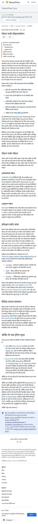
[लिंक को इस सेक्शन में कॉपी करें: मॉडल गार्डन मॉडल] (20, 154)
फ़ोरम (3, 473)
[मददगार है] (21, 29)
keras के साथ (9, 359)
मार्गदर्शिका (29, 26)
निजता (7, 510)
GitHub (4, 476)
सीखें (12, 26)
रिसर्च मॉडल (5, 208)
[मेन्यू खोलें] (3, 2)
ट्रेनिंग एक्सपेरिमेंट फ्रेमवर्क (26, 387)
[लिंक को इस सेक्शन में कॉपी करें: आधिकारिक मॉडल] (17, 173)
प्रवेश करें (33, 2)
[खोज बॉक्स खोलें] (28, 2)
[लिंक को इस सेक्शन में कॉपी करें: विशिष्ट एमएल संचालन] (23, 302)
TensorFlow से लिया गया (8, 503)
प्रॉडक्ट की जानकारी (7, 494)
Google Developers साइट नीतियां (10, 455)
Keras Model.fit (17, 346)
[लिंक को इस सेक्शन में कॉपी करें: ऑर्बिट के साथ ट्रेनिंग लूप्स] (27, 335)
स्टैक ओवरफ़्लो (5, 497)
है (16, 407)
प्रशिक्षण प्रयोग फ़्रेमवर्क (27, 194)
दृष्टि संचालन (15, 314)
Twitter (4, 479)
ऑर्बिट (23, 294)
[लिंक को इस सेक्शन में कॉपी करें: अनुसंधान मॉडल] (15, 204)
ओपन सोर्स (5, 124)
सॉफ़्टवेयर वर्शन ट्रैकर (7, 491)
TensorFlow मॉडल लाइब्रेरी (16, 243)
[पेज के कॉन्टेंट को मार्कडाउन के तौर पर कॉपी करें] (10, 37)
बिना (17, 359)
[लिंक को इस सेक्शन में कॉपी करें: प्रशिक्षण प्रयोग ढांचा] (21, 225)
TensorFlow (5, 26)
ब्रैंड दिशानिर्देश (5, 500)
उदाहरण (9, 248)
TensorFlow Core (9, 8)
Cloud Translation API (18, 17)
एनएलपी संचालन (9, 318)
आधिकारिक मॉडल (7, 177)
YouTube (4, 482)
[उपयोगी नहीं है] (24, 29)
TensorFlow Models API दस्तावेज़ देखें (17, 290)
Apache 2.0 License (7, 453)
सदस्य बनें (32, 515)
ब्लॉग (3, 470)
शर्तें (2, 510)
